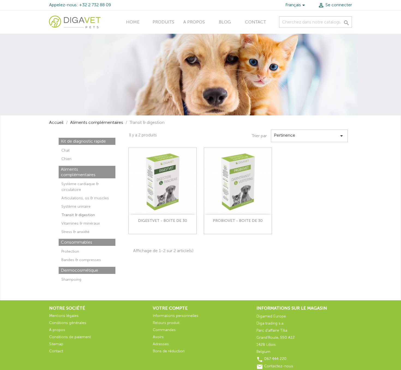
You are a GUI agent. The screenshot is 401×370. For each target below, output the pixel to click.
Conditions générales (67, 322)
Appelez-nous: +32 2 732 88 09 (80, 4)
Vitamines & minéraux (80, 223)
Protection (70, 251)
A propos (194, 22)
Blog (225, 22)
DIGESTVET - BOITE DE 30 (162, 220)
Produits (163, 22)
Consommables (76, 242)
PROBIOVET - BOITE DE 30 (238, 220)
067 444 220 (275, 358)
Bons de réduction (169, 351)
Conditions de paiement (70, 337)
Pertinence (309, 136)
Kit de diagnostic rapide (83, 141)
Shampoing (71, 279)
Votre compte (170, 308)
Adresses (161, 344)
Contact (255, 22)
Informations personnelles (175, 315)
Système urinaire (76, 206)
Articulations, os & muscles (85, 198)
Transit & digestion (78, 215)
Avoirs (158, 337)
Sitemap (56, 344)
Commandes (164, 330)
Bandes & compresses (81, 260)
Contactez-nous (278, 366)
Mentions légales (64, 315)
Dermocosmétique (79, 270)
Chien (66, 159)
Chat (65, 150)
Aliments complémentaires (78, 172)
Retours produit (166, 322)
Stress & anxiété (75, 232)
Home (132, 22)
